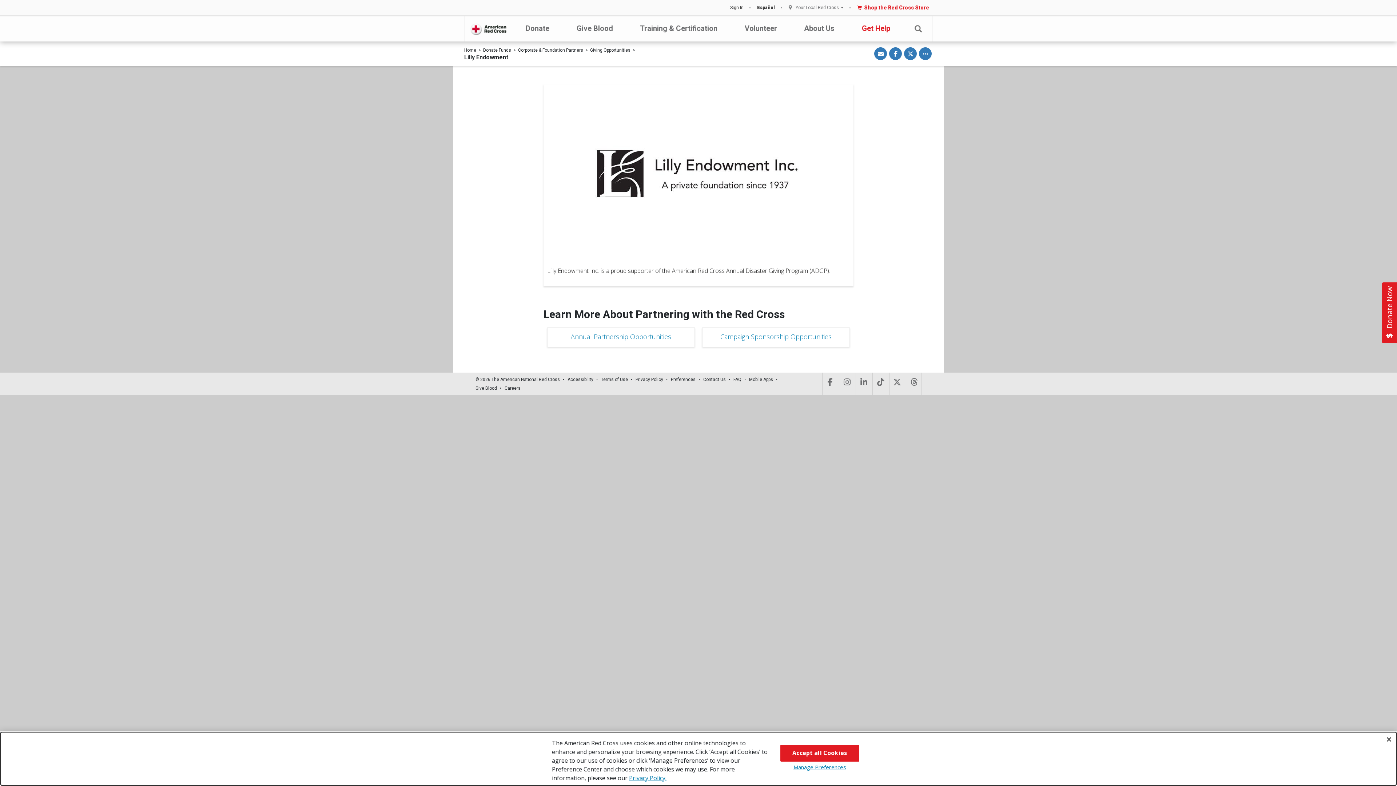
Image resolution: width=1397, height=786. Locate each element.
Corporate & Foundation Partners (550, 50)
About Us (819, 28)
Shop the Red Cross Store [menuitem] (896, 7)
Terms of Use (614, 379)
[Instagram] (847, 384)
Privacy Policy (649, 379)
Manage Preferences (819, 767)
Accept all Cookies (819, 753)
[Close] (1389, 739)
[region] (698, 758)
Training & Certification (678, 28)
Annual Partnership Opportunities (621, 336)
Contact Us (714, 379)
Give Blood (595, 28)
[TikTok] (880, 384)
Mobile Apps (761, 379)
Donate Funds (497, 50)
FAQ (737, 379)
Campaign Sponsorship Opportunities (776, 336)
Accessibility (580, 379)
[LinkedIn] (863, 384)
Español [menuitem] (766, 7)
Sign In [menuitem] (737, 7)
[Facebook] (830, 384)
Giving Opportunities (610, 50)
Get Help (876, 28)
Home (470, 50)
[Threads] (914, 384)
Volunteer (761, 28)
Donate (537, 28)
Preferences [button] (683, 379)
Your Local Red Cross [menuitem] (817, 7)
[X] (897, 384)
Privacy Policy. (647, 778)
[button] (918, 28)
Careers (513, 388)
